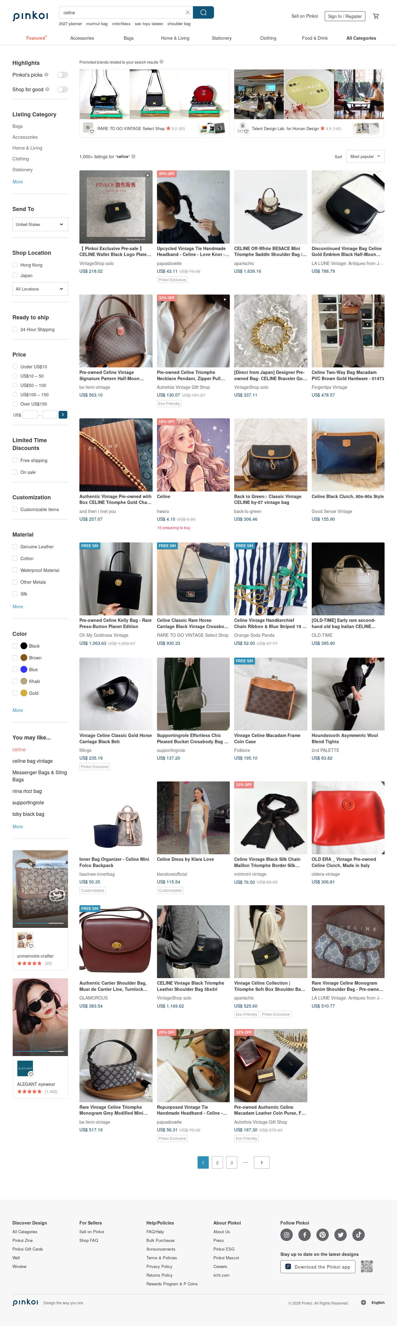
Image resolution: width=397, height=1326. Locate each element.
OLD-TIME (322, 635)
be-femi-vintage (94, 387)
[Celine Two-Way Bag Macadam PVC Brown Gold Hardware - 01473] (348, 331)
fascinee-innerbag (97, 874)
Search (203, 12)
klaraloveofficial (172, 874)
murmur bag (97, 23)
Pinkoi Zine (22, 1240)
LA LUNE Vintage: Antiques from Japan (350, 263)
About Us (221, 1231)
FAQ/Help (155, 1231)
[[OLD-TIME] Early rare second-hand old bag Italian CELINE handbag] (348, 579)
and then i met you (97, 511)
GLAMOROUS (93, 998)
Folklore (242, 750)
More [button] (18, 181)
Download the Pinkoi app (321, 1267)
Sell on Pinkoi (305, 16)
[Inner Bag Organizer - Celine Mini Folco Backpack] (116, 818)
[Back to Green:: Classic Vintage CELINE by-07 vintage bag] (270, 455)
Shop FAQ (88, 1240)
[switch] (40, 74)
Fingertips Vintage (329, 387)
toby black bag (28, 813)
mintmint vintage (250, 874)
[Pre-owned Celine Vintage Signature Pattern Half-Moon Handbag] (116, 331)
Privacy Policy (159, 1266)
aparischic (244, 263)
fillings (85, 750)
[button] (63, 415)
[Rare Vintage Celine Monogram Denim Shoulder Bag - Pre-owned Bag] (348, 941)
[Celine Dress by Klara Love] (193, 818)
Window (19, 1266)
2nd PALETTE (325, 750)
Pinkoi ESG (223, 1249)
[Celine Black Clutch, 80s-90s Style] (348, 455)
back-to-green (247, 511)
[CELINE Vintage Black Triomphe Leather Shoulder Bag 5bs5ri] (193, 941)
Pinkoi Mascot (226, 1258)
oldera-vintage (326, 874)
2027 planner (70, 23)
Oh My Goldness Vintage (103, 635)
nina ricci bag (27, 790)
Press (218, 1240)
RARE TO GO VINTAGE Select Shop (193, 635)
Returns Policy (159, 1275)
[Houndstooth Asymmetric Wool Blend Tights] (348, 694)
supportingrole (28, 802)
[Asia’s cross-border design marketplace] (30, 16)
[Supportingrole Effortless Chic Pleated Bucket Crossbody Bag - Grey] (193, 694)
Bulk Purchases (160, 1240)
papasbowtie (169, 263)
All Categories (25, 1231)
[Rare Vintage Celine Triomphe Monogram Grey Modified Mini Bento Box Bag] (116, 1065)
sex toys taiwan (149, 23)
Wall (16, 1258)
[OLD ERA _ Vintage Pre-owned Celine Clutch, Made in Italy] (348, 818)
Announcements (161, 1249)
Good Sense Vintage (332, 511)
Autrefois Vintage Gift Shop (183, 387)
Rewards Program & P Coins (172, 1284)
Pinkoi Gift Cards (27, 1249)
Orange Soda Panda (254, 635)
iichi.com (221, 1275)
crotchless (121, 23)
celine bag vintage (32, 760)
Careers (220, 1266)
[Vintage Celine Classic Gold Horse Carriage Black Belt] (116, 694)
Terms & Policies (161, 1258)
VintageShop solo (96, 263)
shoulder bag (178, 23)
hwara (163, 511)
